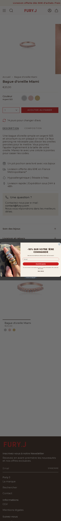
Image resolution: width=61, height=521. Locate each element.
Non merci (41, 271)
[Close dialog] (59, 244)
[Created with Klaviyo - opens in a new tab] (30, 278)
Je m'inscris (41, 264)
